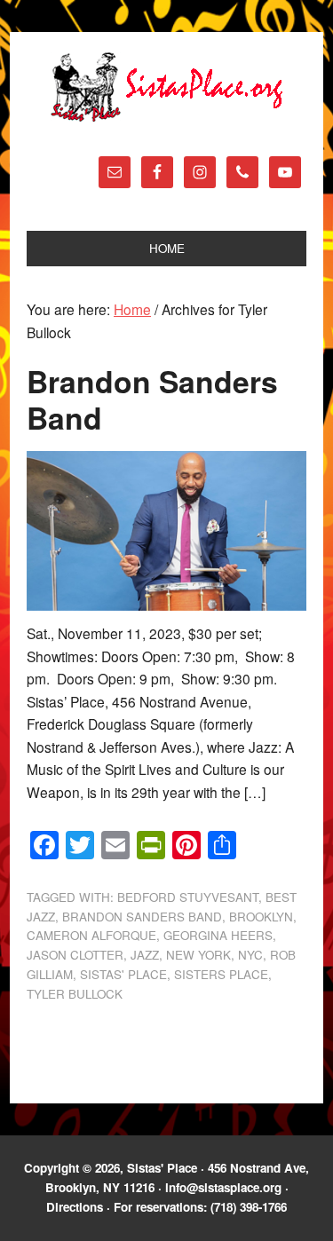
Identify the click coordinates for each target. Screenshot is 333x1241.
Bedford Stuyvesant (187, 897)
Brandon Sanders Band (152, 399)
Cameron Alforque (91, 935)
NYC (250, 954)
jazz (145, 954)
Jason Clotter (75, 954)
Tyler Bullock (75, 993)
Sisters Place (221, 974)
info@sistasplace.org (223, 1187)
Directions (74, 1206)
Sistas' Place (167, 87)
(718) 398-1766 (248, 1206)
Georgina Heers (218, 935)
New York (198, 954)
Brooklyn (261, 916)
